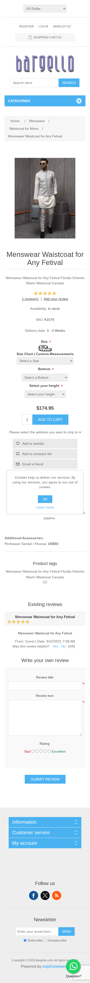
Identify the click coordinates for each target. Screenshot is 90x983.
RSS (56, 895)
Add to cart (50, 420)
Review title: (45, 677)
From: (19, 641)
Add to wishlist (33, 443)
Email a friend (32, 464)
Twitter (45, 895)
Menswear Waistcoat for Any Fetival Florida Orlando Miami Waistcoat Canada (45, 574)
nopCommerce (55, 966)
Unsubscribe (57, 940)
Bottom (44, 369)
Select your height (44, 386)
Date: (41, 641)
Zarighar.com (63, 978)
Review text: (45, 696)
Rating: (45, 743)
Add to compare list (37, 454)
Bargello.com (38, 978)
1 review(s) (30, 299)
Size (44, 341)
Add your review (56, 299)
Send (66, 931)
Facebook (33, 895)
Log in (43, 26)
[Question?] (73, 966)
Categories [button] (19, 101)
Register (26, 26)
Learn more (45, 507)
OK (45, 499)
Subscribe (35, 940)
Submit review (45, 779)
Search (69, 83)
